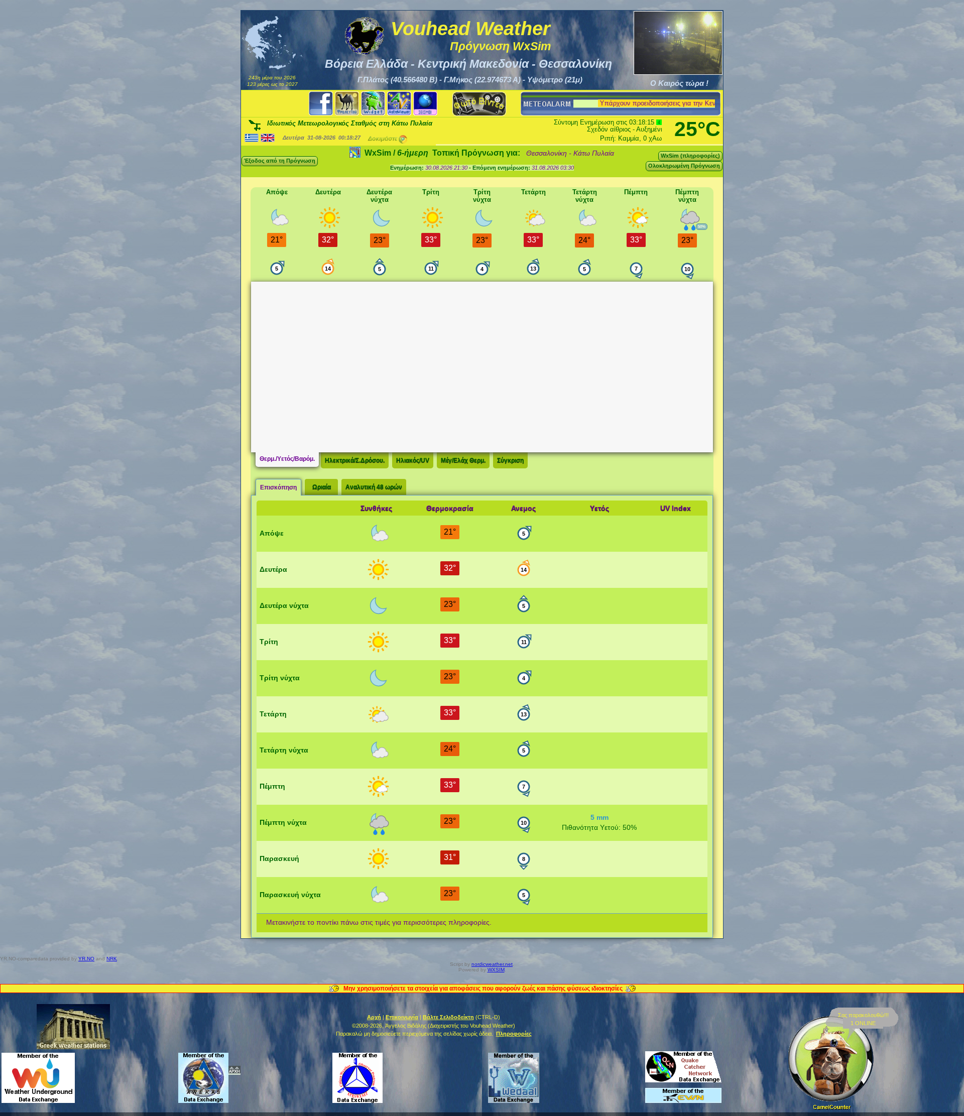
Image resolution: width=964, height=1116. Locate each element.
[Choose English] (268, 137)
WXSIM (496, 969)
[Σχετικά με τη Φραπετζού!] (346, 103)
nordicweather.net (492, 964)
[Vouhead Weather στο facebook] (320, 103)
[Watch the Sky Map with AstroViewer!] (399, 103)
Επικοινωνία (402, 1017)
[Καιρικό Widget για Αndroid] (373, 103)
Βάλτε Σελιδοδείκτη (448, 1017)
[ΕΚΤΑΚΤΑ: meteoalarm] (546, 103)
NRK (111, 958)
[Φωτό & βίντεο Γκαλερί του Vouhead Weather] (479, 103)
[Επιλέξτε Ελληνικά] (252, 137)
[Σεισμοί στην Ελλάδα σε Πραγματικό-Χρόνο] (425, 103)
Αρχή (374, 1017)
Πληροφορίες (514, 1034)
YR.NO (86, 958)
